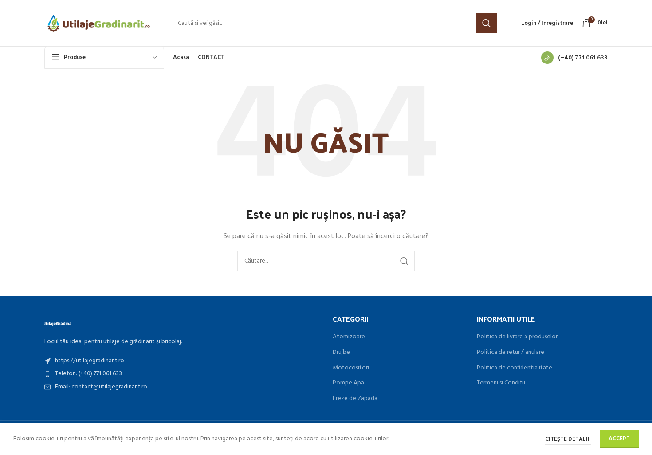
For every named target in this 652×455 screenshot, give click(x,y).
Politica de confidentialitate (514, 368)
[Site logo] (98, 23)
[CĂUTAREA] (486, 23)
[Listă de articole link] (181, 361)
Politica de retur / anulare (510, 352)
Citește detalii (568, 439)
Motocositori (351, 368)
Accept (619, 438)
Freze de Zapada (355, 398)
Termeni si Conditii (501, 383)
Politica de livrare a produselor (517, 337)
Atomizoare (349, 337)
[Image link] (57, 323)
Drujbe (341, 352)
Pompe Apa (348, 383)
